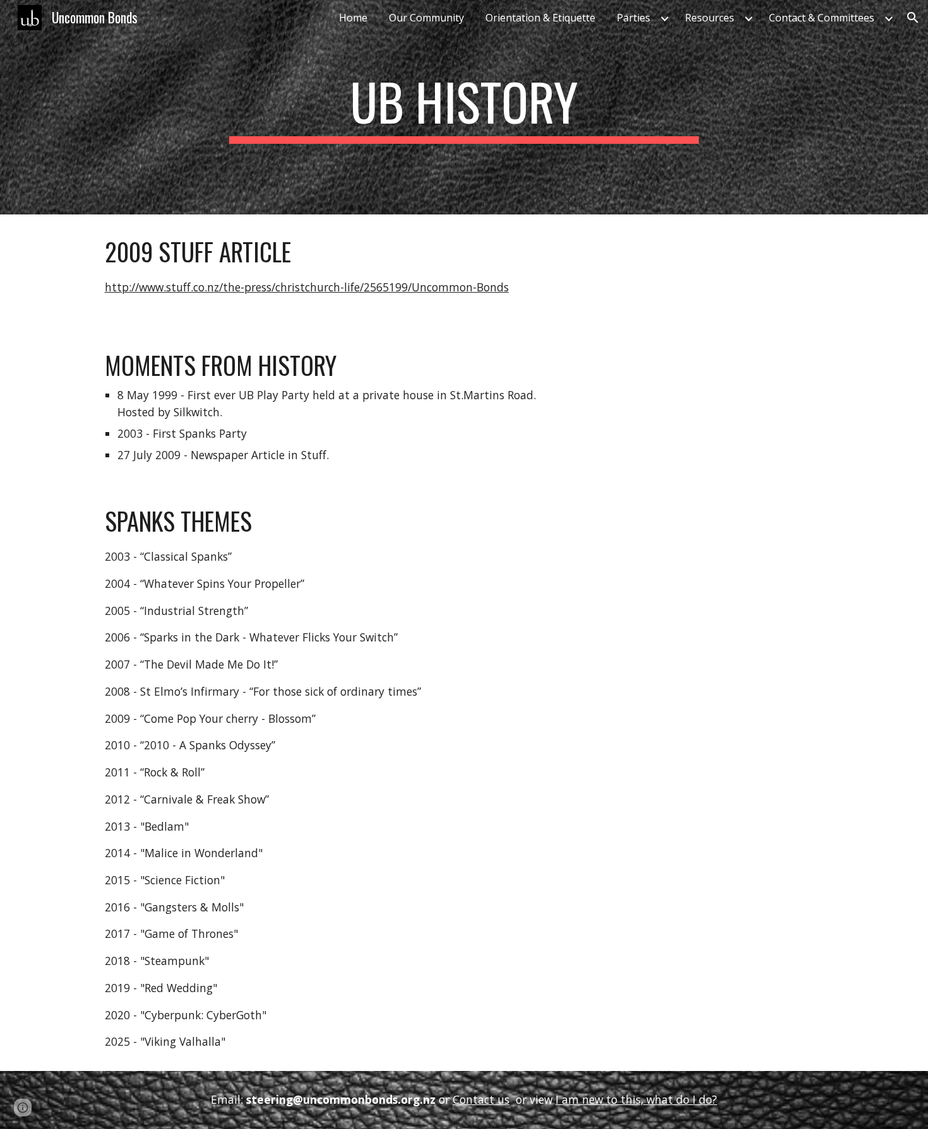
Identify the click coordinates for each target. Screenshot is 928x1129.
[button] (913, 18)
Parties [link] (633, 18)
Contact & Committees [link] (821, 18)
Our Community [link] (426, 18)
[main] (464, 107)
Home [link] (353, 18)
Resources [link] (709, 18)
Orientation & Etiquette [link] (540, 18)
